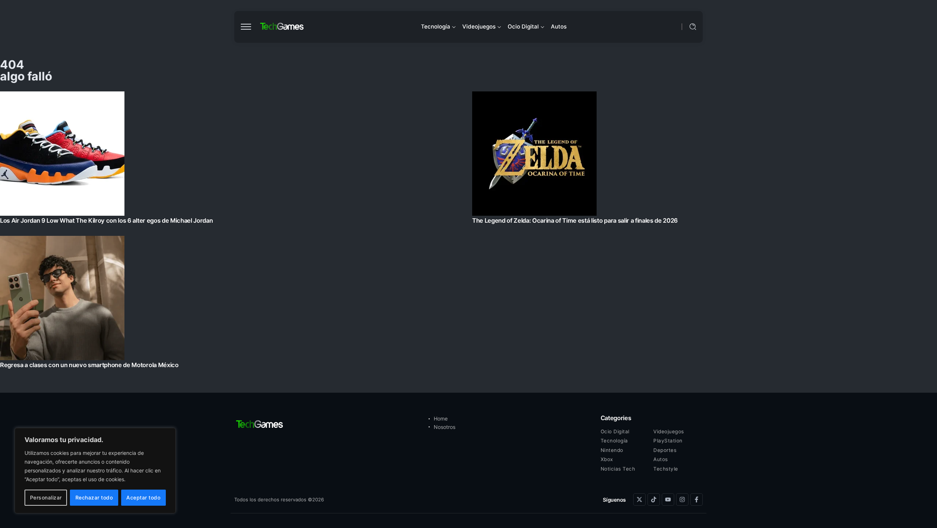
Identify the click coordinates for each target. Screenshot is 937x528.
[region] (95, 470)
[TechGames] (282, 26)
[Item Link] (468, 232)
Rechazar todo (94, 497)
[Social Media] (639, 499)
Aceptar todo (143, 497)
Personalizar (46, 497)
